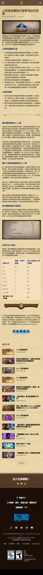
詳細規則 (36, 315)
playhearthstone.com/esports (27, 324)
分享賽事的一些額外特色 (15, 320)
